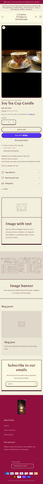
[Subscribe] (35, 384)
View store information (11, 150)
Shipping (4, 110)
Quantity (4, 118)
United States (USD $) (21, 466)
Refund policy (8, 434)
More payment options (21, 140)
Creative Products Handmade (18, 480)
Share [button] (6, 189)
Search (6, 425)
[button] (2, 17)
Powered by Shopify (30, 480)
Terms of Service (9, 430)
